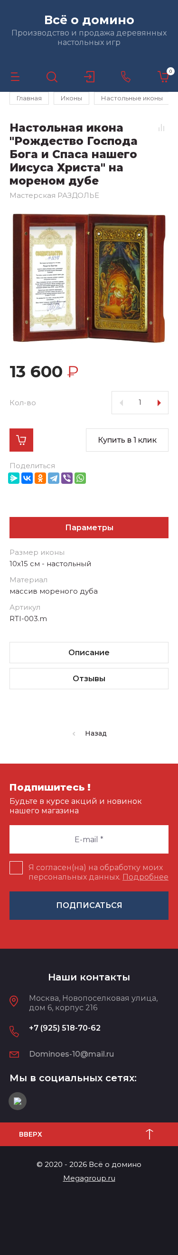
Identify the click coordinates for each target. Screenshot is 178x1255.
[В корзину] (21, 440)
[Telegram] (53, 478)
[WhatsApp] (80, 478)
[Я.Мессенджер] (13, 478)
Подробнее (145, 876)
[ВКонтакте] (27, 478)
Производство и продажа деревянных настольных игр (89, 37)
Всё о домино (89, 20)
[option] (89, 278)
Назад (96, 733)
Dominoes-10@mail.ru (71, 1054)
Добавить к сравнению (161, 127)
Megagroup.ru (89, 1178)
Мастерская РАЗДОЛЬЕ (54, 195)
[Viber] (67, 478)
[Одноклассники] (40, 478)
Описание (89, 652)
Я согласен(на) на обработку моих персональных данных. (98, 872)
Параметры (89, 527)
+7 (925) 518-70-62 (65, 1028)
